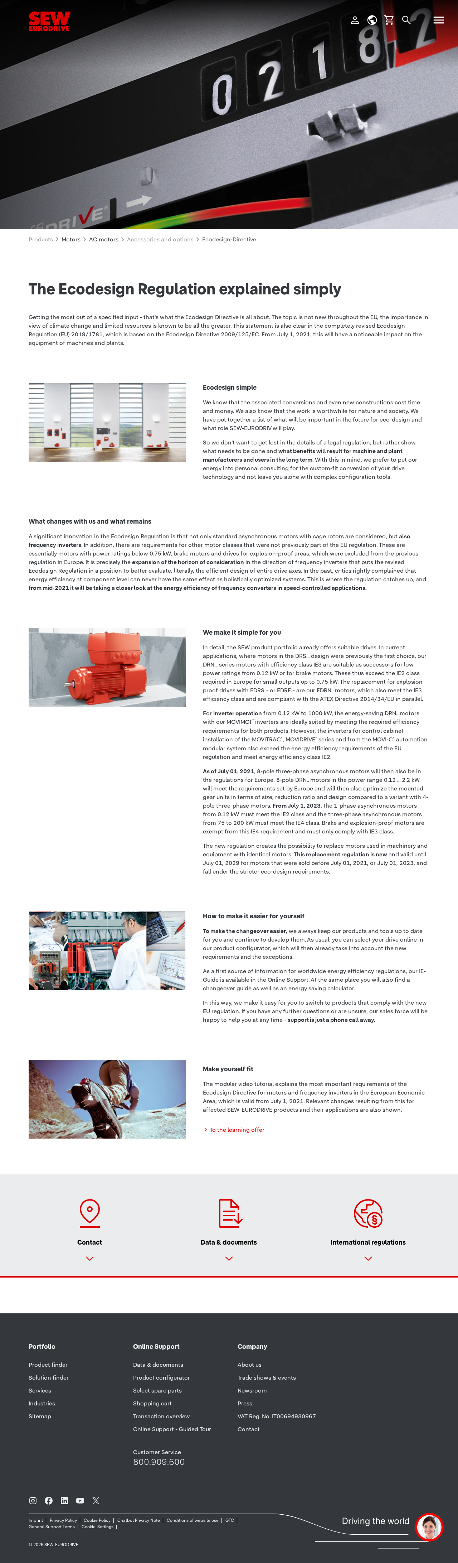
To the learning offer (237, 1129)
